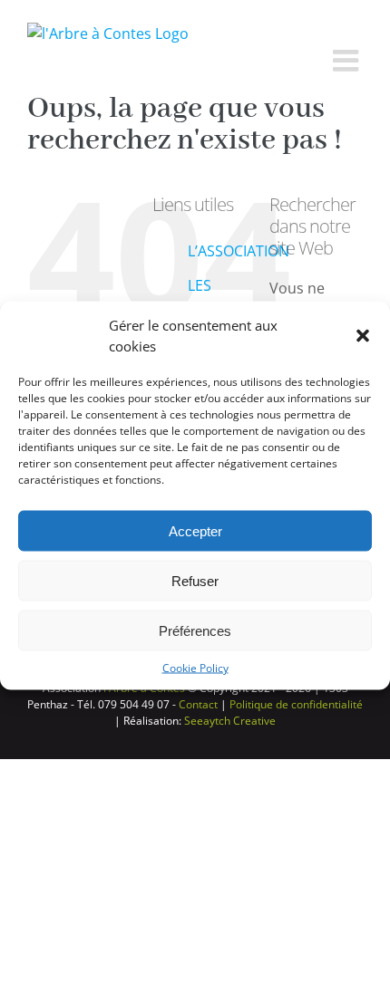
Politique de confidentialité (296, 704)
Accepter (195, 530)
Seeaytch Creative (230, 720)
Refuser (195, 580)
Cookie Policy (195, 668)
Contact (198, 704)
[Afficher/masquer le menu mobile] (348, 60)
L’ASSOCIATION (238, 251)
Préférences (195, 630)
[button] (363, 335)
